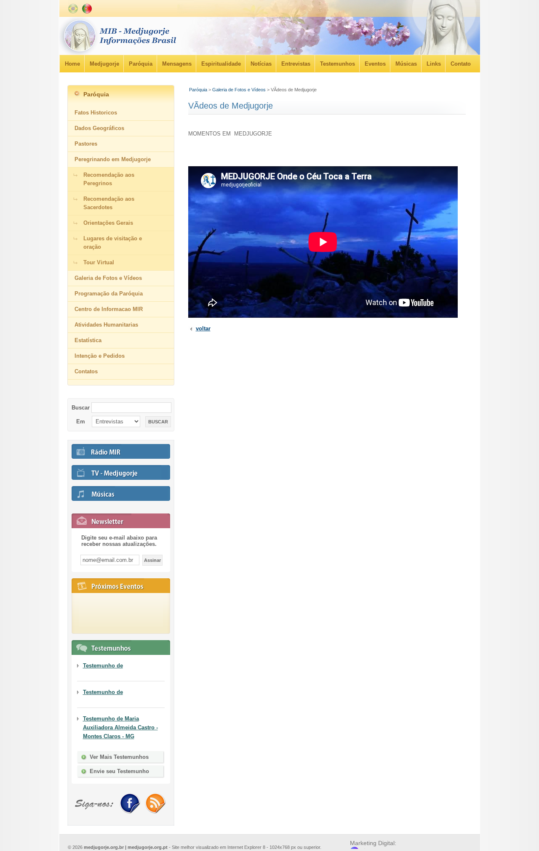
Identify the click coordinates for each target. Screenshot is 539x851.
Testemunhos (337, 64)
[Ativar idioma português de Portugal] (87, 12)
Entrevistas (295, 64)
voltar (203, 328)
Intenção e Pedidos (100, 356)
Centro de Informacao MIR (109, 309)
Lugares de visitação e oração (112, 242)
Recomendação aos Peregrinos (108, 179)
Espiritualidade (221, 64)
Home (72, 64)
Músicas (406, 64)
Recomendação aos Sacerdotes (108, 203)
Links (434, 64)
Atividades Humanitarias (106, 325)
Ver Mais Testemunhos (119, 757)
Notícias (261, 64)
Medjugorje (104, 64)
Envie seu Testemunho (119, 771)
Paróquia (140, 64)
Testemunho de (103, 665)
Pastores (86, 144)
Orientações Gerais (108, 223)
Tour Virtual (98, 262)
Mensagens (177, 64)
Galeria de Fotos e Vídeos (239, 89)
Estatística (88, 340)
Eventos (375, 64)
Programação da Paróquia (109, 293)
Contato (461, 64)
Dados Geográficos (99, 128)
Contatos (86, 371)
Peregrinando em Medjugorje (113, 159)
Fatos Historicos (96, 112)
